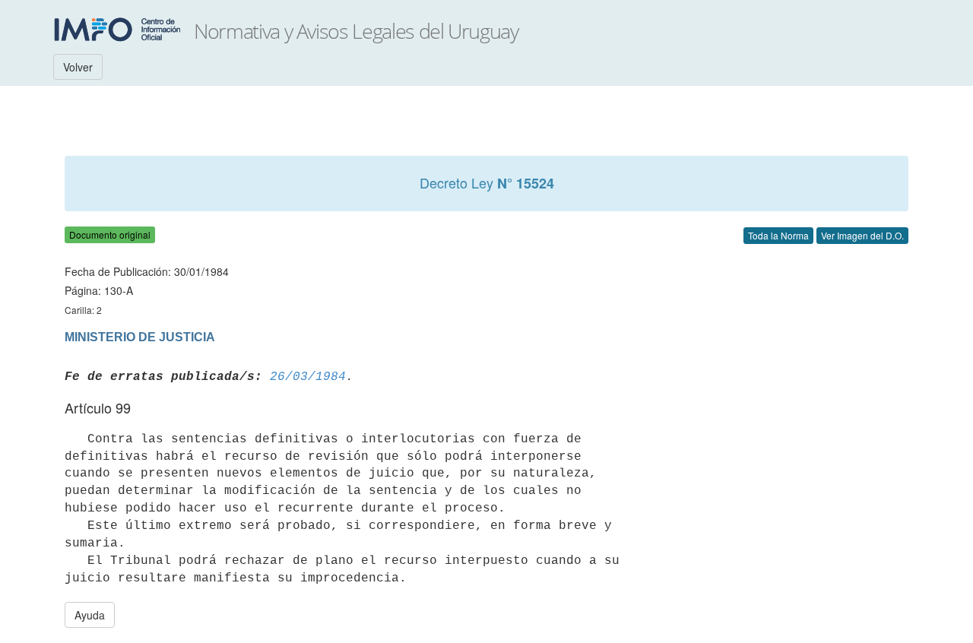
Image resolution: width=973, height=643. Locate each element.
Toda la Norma (778, 235)
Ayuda (89, 614)
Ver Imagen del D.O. (862, 235)
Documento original (110, 234)
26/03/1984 (308, 377)
